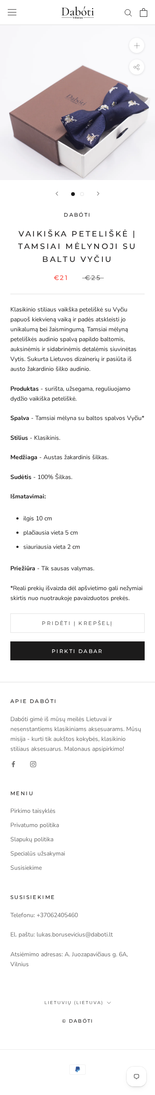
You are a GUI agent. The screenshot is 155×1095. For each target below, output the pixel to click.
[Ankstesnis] (57, 194)
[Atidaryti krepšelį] (143, 12)
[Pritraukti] (136, 45)
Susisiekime (26, 868)
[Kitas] (98, 194)
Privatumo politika (34, 825)
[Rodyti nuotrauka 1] (73, 194)
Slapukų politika (31, 839)
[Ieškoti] (128, 12)
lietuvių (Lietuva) (73, 1002)
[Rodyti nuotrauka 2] (82, 194)
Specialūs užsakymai (37, 853)
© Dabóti (77, 1021)
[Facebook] (13, 763)
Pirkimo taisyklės (33, 811)
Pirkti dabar (77, 651)
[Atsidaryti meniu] (12, 12)
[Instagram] (33, 763)
